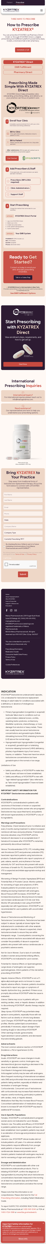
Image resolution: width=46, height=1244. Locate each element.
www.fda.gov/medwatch (27, 1212)
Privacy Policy (31, 554)
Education (9, 606)
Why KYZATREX (10, 599)
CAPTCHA (7, 558)
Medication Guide (12, 652)
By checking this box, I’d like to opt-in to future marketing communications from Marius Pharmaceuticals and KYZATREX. (22, 546)
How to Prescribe (11, 601)
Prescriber (20, 2)
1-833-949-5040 (29, 1209)
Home (7, 594)
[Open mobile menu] (41, 10)
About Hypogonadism (12, 597)
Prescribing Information (14, 649)
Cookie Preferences (13, 665)
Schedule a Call (23, 50)
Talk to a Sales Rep (23, 277)
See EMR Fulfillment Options (23, 293)
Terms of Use (19, 554)
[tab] (23, 62)
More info (23, 1239)
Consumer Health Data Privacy (16, 654)
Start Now (23, 364)
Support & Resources (12, 603)
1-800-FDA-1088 (7, 1212)
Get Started (12, 158)
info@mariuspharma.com (23, 399)
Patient (10, 2)
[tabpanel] (23, 187)
